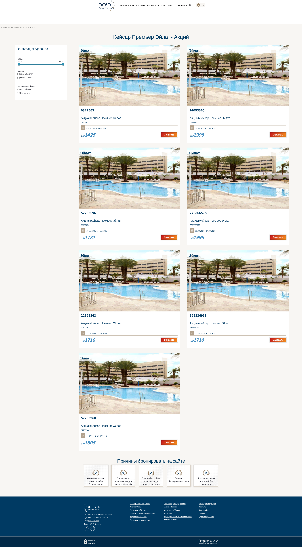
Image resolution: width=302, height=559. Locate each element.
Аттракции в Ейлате (138, 510)
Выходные (25, 93)
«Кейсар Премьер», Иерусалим (142, 513)
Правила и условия (206, 517)
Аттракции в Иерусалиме (140, 520)
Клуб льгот (168, 513)
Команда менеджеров (207, 504)
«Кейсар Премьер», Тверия (175, 504)
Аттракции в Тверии (172, 510)
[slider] (19, 64)
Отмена (202, 513)
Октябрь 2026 (26, 78)
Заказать (169, 134)
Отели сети (125, 5)
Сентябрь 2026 (26, 74)
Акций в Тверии (170, 507)
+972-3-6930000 (93, 521)
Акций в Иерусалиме (138, 517)
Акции (139, 5)
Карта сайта (203, 510)
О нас (170, 5)
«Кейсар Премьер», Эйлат (140, 504)
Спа (160, 5)
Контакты (202, 507)
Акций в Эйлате (136, 507)
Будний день (25, 89)
